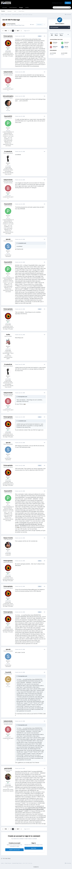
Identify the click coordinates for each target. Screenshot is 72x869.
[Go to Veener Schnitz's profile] (8, 545)
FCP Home (4, 7)
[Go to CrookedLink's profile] (8, 158)
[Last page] (21, 31)
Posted (20, 36)
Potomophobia (11, 23)
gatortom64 (8, 768)
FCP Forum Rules (54, 27)
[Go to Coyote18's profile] (8, 679)
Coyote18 (8, 672)
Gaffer (8, 334)
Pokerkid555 (8, 116)
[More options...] (44, 36)
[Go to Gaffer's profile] (8, 342)
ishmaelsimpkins (8, 96)
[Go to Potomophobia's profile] (4, 24)
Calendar (9, 11)
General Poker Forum (19, 25)
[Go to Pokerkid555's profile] (8, 123)
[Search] (69, 7)
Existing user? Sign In (57, 2)
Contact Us (36, 866)
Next (18, 30)
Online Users (21, 11)
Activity (27, 7)
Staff (15, 11)
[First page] (3, 31)
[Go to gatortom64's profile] (8, 777)
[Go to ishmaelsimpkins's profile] (8, 103)
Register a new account (14, 849)
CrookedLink (8, 151)
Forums (3, 11)
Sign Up (67, 2)
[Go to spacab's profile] (8, 246)
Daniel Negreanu (13, 7)
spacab (8, 239)
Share (32, 24)
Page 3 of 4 (26, 30)
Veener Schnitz (8, 538)
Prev (6, 30)
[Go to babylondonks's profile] (8, 80)
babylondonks (8, 72)
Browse (21, 7)
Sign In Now (33, 848)
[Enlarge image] (24, 404)
